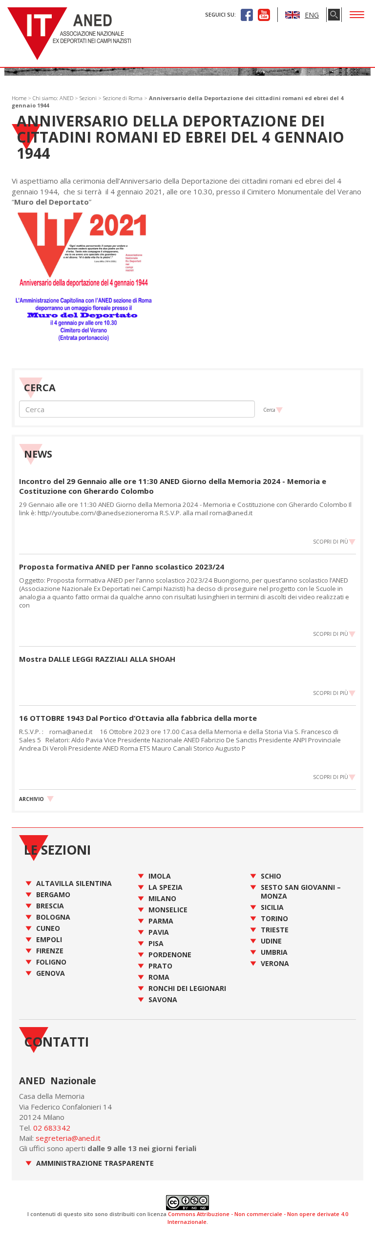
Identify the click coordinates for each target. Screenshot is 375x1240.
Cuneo (48, 928)
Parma (160, 920)
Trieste (275, 929)
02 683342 (51, 1128)
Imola (159, 876)
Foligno (51, 962)
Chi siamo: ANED (53, 98)
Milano (162, 898)
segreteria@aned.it (68, 1138)
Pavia (158, 932)
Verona (275, 963)
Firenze (49, 950)
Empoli (49, 939)
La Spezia (165, 887)
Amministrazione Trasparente (95, 1163)
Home (19, 98)
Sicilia (272, 907)
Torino (274, 918)
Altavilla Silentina (74, 883)
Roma (158, 977)
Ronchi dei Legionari (187, 988)
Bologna (53, 917)
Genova (50, 973)
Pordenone (169, 954)
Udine (271, 941)
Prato (160, 965)
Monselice (168, 909)
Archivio (31, 799)
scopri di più (330, 541)
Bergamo (53, 894)
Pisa (156, 943)
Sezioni (88, 98)
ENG (312, 15)
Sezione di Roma (123, 98)
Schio (271, 876)
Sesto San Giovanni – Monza (301, 892)
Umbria (274, 952)
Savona (162, 999)
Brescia (50, 905)
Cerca (269, 409)
